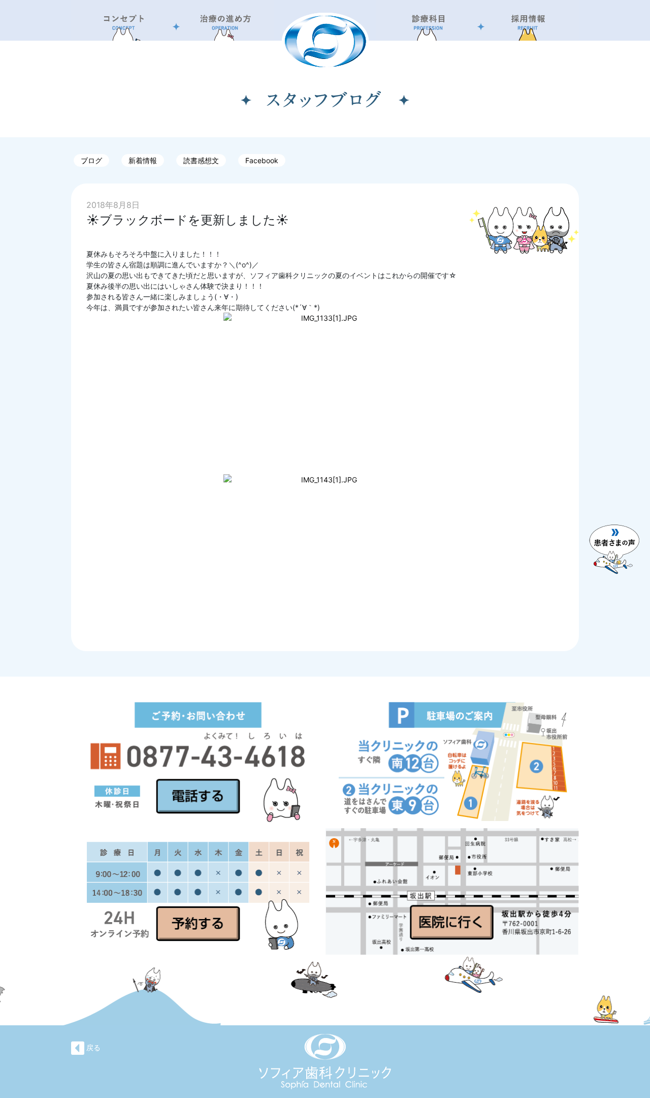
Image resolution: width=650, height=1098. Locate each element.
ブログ (91, 160)
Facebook (261, 160)
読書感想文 (201, 160)
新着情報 (142, 160)
